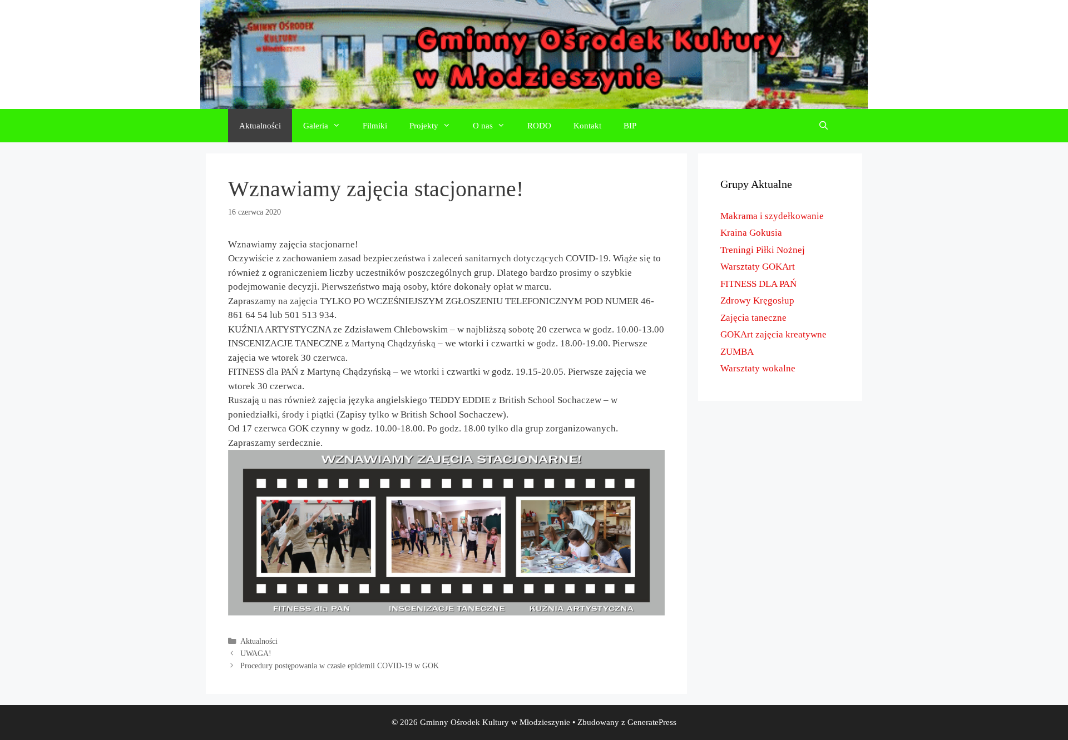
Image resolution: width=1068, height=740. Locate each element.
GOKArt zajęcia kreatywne (773, 334)
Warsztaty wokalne (757, 368)
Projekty (423, 125)
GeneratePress (651, 722)
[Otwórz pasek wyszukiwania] (823, 125)
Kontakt (587, 125)
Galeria (315, 125)
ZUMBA (737, 351)
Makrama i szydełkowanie (772, 216)
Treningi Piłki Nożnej (762, 250)
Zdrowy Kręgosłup (757, 300)
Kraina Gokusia (751, 232)
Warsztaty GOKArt (757, 266)
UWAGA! (255, 653)
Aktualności (260, 125)
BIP (630, 125)
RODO (539, 125)
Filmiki (375, 125)
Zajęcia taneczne (753, 317)
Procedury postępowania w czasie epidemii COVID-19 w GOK (339, 665)
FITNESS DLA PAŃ (758, 284)
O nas (483, 125)
